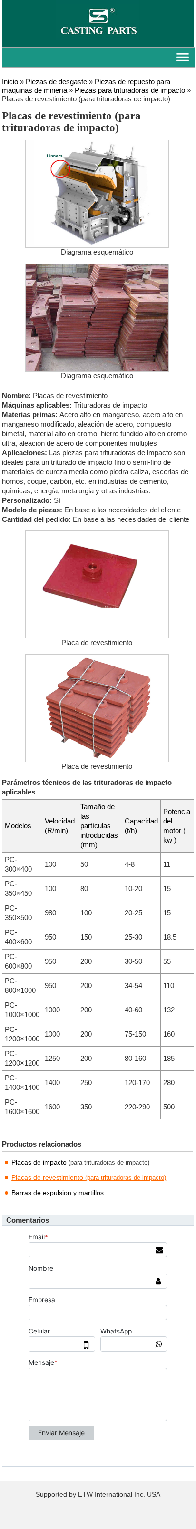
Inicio (10, 82)
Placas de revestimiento (88, 1177)
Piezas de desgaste (56, 82)
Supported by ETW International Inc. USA (98, 1494)
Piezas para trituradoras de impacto (130, 90)
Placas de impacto (80, 1162)
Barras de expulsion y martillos (57, 1192)
